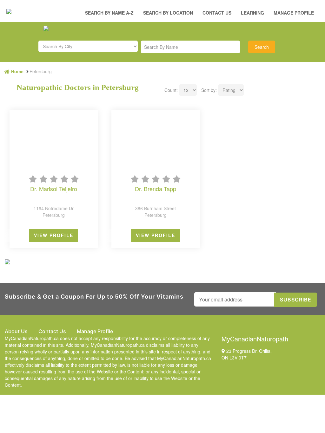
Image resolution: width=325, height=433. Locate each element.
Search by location (168, 13)
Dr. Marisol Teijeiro (53, 189)
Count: (171, 90)
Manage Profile (294, 13)
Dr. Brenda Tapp (155, 189)
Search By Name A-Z (109, 13)
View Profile (53, 235)
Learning (252, 13)
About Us (16, 331)
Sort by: (209, 90)
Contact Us (216, 13)
